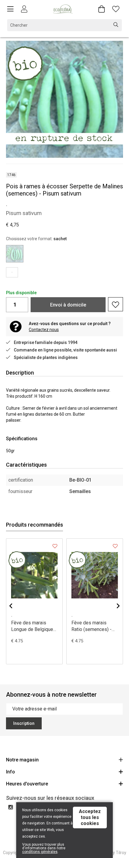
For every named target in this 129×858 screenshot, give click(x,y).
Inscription (23, 723)
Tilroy (121, 852)
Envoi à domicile (68, 305)
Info (10, 772)
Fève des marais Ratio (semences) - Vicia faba (91, 626)
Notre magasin (22, 760)
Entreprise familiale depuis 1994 (45, 342)
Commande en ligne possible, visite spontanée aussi (65, 350)
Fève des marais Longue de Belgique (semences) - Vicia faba (32, 626)
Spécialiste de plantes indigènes (46, 357)
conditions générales (40, 852)
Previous (11, 606)
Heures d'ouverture (27, 784)
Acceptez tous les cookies (90, 817)
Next (118, 606)
